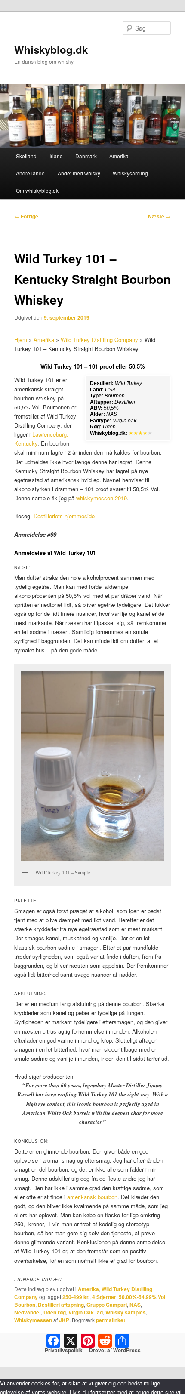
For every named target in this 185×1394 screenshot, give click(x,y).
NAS (135, 1304)
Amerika (119, 156)
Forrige (26, 216)
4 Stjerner (104, 1297)
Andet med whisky (79, 173)
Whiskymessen (33, 1320)
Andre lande (30, 173)
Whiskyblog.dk (51, 49)
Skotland (26, 156)
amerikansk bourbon (92, 1197)
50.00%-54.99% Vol (142, 1297)
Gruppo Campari (106, 1304)
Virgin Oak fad (85, 1312)
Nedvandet (27, 1312)
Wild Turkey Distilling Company (99, 339)
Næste (159, 216)
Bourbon (24, 1304)
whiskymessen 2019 (101, 498)
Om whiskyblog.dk (37, 190)
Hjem (20, 339)
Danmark (86, 156)
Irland (56, 156)
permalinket (110, 1320)
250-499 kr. (75, 1297)
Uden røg (54, 1312)
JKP (64, 1320)
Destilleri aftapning (61, 1304)
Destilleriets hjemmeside (64, 516)
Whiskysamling (130, 173)
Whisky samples (125, 1312)
